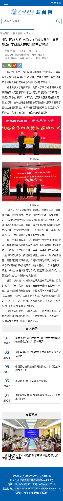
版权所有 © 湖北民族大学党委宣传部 (31, 476)
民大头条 (32, 328)
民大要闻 (18, 33)
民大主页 (56, 3)
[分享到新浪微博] (14, 65)
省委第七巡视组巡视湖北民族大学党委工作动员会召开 (37, 368)
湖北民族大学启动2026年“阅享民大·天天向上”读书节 (37, 397)
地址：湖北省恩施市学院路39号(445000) (31, 480)
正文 (28, 33)
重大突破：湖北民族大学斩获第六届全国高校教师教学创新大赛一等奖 (37, 340)
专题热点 (32, 415)
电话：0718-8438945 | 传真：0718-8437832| (32, 484)
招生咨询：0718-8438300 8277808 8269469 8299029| (31, 488)
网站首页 (4, 33)
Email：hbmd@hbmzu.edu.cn (31, 492)
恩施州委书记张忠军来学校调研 (31, 380)
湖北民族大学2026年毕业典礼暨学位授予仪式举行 (38, 354)
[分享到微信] (9, 65)
